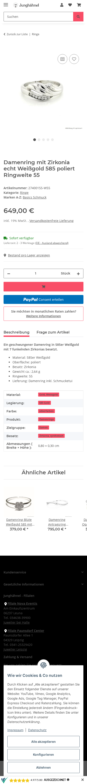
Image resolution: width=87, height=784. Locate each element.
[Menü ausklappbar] (6, 3)
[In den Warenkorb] (7, 48)
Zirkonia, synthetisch (51, 435)
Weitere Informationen (43, 316)
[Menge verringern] (9, 273)
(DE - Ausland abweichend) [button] (51, 243)
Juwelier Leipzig (15, 649)
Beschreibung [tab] (16, 332)
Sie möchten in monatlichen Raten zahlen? (43, 313)
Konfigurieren (43, 754)
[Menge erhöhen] (78, 273)
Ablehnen (43, 767)
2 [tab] (39, 139)
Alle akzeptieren (43, 741)
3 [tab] (43, 139)
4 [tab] (48, 139)
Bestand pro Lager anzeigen (29, 255)
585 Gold (44, 402)
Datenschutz (37, 730)
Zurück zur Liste (17, 34)
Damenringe (46, 419)
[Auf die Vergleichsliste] (62, 59)
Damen (43, 427)
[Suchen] (78, 16)
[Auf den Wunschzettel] (74, 59)
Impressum (15, 730)
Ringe (24, 192)
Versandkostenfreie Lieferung (51, 221)
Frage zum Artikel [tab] (53, 332)
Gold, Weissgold (48, 394)
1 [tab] (34, 139)
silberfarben (46, 411)
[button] (62, 4)
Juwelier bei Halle (17, 622)
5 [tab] (52, 139)
